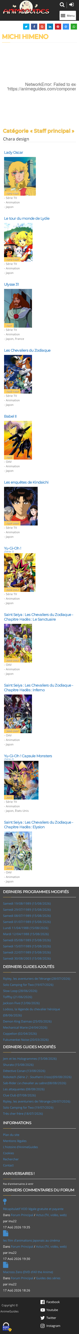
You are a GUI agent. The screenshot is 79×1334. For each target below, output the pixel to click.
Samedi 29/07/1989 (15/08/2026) (27, 909)
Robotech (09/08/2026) (37, 1077)
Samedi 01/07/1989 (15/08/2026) (27, 922)
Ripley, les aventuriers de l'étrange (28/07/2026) (36, 978)
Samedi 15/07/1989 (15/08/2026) (27, 946)
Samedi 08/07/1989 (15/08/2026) (27, 916)
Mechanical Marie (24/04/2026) (25, 1027)
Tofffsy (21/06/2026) (17, 997)
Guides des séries (48, 1278)
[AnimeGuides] (26, 7)
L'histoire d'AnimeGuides (20, 1147)
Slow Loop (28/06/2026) (20, 991)
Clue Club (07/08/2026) (19, 1095)
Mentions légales (15, 1141)
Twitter (51, 1318)
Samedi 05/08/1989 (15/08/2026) (27, 940)
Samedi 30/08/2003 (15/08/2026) (27, 958)
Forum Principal (22, 1215)
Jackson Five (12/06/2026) (21, 1003)
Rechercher (11, 1159)
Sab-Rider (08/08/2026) (34, 1083)
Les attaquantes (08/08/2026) (23, 1089)
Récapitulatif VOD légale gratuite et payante (33, 1209)
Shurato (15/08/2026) (18, 1065)
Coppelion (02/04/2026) (20, 1033)
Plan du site (11, 1135)
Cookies (8, 1153)
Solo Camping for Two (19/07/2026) (28, 985)
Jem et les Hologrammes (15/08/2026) (30, 1058)
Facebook (53, 1302)
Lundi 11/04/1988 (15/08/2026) (25, 928)
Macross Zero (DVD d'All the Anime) (28, 1272)
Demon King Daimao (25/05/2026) (27, 1021)
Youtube (52, 1310)
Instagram (53, 1326)
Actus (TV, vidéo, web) (51, 1215)
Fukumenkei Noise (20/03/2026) (25, 1040)
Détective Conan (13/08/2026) (24, 1071)
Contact (8, 1165)
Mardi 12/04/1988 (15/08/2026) (26, 934)
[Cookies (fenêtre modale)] (7, 1327)
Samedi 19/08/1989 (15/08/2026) (27, 903)
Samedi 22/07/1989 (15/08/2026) (27, 952)
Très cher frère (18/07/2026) (23, 1113)
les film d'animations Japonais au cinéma (31, 1240)
